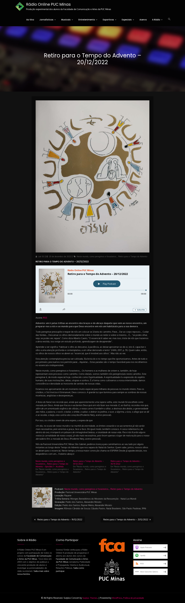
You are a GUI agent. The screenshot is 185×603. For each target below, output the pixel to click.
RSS (45, 317)
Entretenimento (86, 19)
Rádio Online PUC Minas (48, 4)
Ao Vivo (30, 19)
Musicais (66, 19)
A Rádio (156, 19)
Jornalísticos (46, 19)
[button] (169, 19)
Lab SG (41, 256)
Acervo (143, 19)
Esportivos (108, 19)
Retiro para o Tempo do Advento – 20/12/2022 (62, 261)
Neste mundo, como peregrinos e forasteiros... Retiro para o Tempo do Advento (112, 256)
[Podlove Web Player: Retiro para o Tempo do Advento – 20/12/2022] (92, 289)
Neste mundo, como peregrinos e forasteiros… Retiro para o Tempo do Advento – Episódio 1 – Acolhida (52, 464)
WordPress (117, 598)
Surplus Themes (89, 598)
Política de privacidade (133, 598)
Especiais (127, 19)
